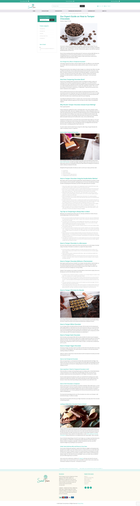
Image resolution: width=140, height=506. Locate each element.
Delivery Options (87, 480)
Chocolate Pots (58, 10)
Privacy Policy (86, 482)
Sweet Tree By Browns (32, 6)
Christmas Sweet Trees (44, 35)
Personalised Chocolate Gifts (74, 10)
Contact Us (86, 483)
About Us (104, 10)
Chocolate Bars (45, 10)
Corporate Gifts (91, 10)
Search (82, 6)
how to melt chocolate (64, 162)
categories (81, 458)
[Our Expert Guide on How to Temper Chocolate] (78, 44)
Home (34, 10)
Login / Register (108, 6)
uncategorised (42, 38)
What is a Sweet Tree (87, 478)
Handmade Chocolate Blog (88, 477)
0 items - (101, 6)
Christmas (41, 33)
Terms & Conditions (87, 481)
